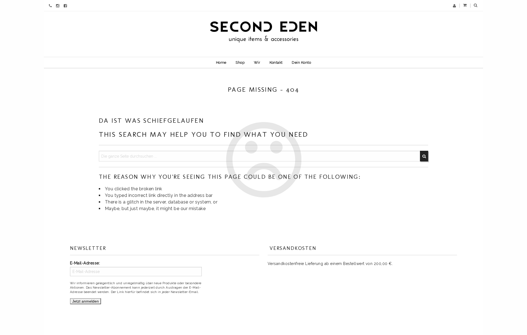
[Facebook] (66, 5)
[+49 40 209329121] (51, 5)
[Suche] (424, 156)
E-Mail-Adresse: (85, 263)
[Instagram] (58, 5)
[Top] (510, 318)
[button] (475, 5)
